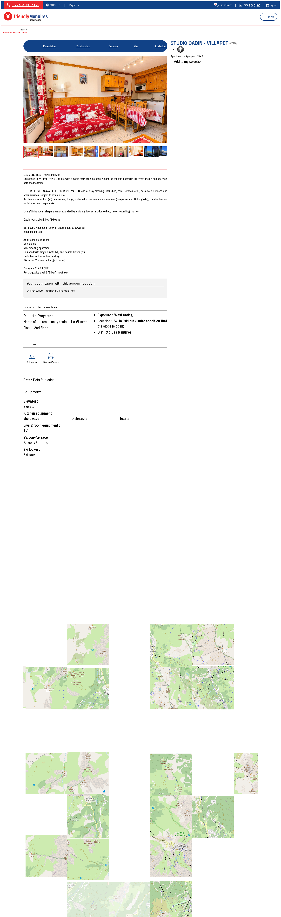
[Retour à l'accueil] (26, 20)
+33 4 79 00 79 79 (25, 5)
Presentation (49, 46)
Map (136, 46)
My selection (223, 5)
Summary (113, 46)
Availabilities (161, 46)
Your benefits (83, 46)
